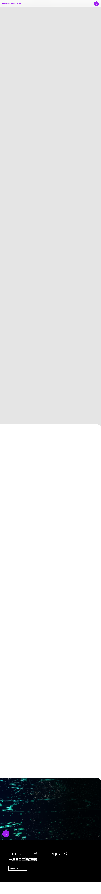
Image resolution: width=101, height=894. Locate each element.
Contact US (14, 868)
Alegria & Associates (11, 3)
